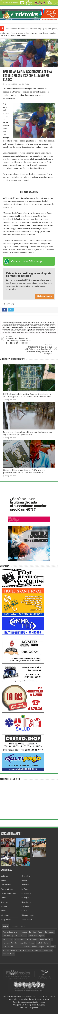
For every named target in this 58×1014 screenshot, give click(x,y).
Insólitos (25, 885)
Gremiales (26, 876)
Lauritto (18, 947)
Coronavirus (49, 932)
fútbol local (48, 950)
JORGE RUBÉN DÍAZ (19, 936)
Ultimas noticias (28, 915)
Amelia (3, 880)
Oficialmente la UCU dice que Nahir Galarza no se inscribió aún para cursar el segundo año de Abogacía (38, 349)
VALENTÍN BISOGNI (26, 950)
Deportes (4, 902)
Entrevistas (5, 915)
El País (3, 911)
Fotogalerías (6, 919)
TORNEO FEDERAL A (10, 950)
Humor (24, 880)
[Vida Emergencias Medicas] (23, 723)
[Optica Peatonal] (23, 673)
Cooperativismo (7, 889)
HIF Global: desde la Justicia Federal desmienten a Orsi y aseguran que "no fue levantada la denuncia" (27, 395)
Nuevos (15, 927)
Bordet (31, 943)
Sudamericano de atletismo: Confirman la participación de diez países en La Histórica (18, 339)
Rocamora (6, 936)
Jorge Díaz (23, 943)
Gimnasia (23, 932)
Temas (5, 927)
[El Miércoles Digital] (29, 14)
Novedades (26, 902)
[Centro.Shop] (23, 743)
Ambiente (11, 33)
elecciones (50, 947)
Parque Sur (43, 939)
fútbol (34, 947)
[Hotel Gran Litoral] (23, 602)
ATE (50, 939)
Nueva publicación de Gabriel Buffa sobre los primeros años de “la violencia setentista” (24, 471)
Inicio (2, 33)
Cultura (3, 898)
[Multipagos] (23, 762)
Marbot (39, 943)
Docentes (26, 947)
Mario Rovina (7, 939)
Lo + (23, 927)
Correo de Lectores (8, 893)
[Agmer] (23, 649)
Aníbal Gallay (19, 939)
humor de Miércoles (10, 943)
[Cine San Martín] (23, 578)
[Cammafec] (23, 626)
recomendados (31, 939)
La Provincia (26, 893)
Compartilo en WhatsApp (26, 261)
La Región (25, 898)
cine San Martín (8, 954)
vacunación (33, 936)
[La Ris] (23, 697)
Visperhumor (27, 919)
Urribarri (47, 943)
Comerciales (6, 885)
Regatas (41, 947)
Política (24, 911)
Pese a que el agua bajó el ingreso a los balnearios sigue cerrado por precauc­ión (27, 433)
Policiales (25, 906)
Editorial (4, 906)
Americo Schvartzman (10, 932)
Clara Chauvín (8, 947)
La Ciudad (26, 889)
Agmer (40, 932)
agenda (41, 936)
